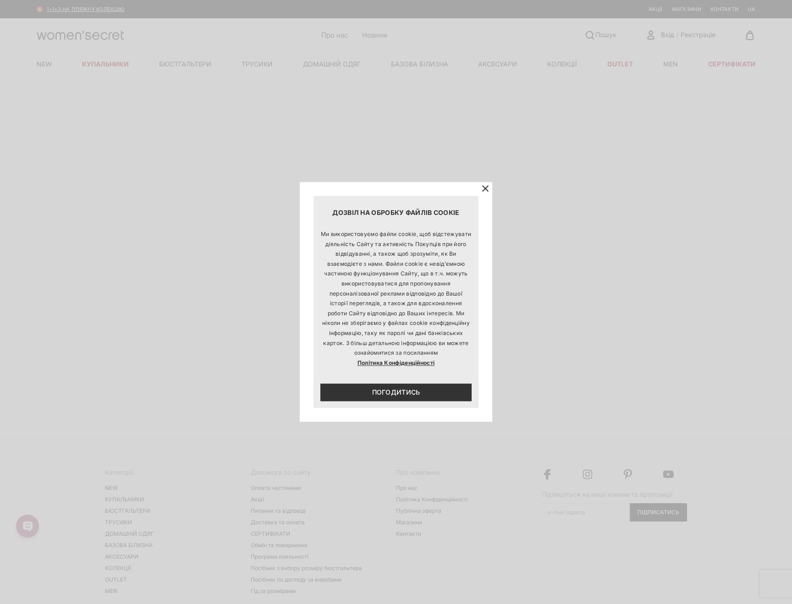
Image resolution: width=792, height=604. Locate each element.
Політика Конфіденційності (396, 362)
